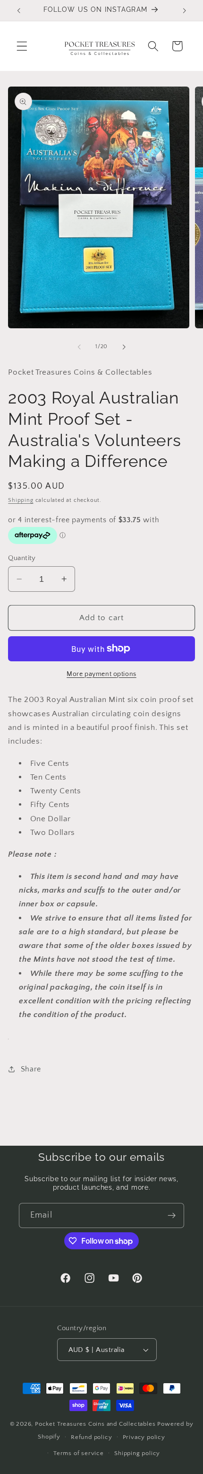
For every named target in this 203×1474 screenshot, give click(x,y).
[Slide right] (123, 346)
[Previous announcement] (18, 10)
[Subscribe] (172, 1215)
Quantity (22, 558)
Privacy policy (144, 1437)
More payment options (101, 674)
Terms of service (78, 1453)
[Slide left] (79, 346)
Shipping (20, 500)
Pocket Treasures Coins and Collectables (95, 1424)
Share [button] (31, 1069)
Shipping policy (137, 1453)
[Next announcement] (184, 10)
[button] (22, 46)
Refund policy (91, 1437)
